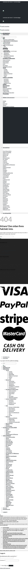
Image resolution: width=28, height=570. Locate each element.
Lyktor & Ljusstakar (11, 399)
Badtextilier (12, 419)
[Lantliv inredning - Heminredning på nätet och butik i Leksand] (4, 30)
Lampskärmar (12, 382)
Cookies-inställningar (5, 254)
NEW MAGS (9, 480)
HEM (4, 366)
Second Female (10, 487)
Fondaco (8, 458)
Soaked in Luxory (10, 490)
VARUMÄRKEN (7, 435)
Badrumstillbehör (13, 418)
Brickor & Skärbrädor (14, 407)
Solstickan (8, 491)
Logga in (11, 565)
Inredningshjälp (7, 213)
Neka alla (8, 521)
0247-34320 (5, 251)
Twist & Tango (9, 499)
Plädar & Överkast (13, 375)
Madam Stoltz (9, 472)
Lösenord (2, 560)
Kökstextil (11, 411)
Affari (7, 438)
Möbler (8, 424)
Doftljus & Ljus (12, 403)
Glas (10, 414)
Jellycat (8, 467)
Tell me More (9, 495)
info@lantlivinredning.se (10, 250)
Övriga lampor (12, 388)
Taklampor (11, 384)
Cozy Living (9, 452)
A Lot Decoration (10, 437)
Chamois (8, 449)
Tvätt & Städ (12, 420)
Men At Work (9, 478)
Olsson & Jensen (10, 483)
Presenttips (9, 426)
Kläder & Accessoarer (9, 97)
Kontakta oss (6, 15)
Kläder (7, 429)
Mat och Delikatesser (14, 412)
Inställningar (3, 521)
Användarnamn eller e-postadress (8, 556)
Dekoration (11, 393)
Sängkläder (11, 374)
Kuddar (10, 371)
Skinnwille (8, 488)
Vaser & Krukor (12, 390)
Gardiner (11, 373)
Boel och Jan (9, 441)
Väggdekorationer (13, 397)
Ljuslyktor (11, 400)
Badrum (8, 416)
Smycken (8, 431)
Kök (7, 405)
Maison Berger (10, 475)
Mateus (8, 476)
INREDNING (6, 34)
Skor (7, 430)
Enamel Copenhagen (11, 456)
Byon (7, 446)
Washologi (8, 502)
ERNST (7, 457)
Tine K (7, 498)
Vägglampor (12, 385)
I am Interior (9, 464)
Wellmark (8, 503)
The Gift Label (9, 497)
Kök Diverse (12, 408)
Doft (10, 394)
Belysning (8, 379)
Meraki (8, 479)
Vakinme (8, 501)
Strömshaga (9, 494)
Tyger (10, 378)
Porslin (10, 415)
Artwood (8, 439)
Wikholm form (9, 505)
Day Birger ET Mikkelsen (12, 453)
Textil (7, 370)
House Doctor (9, 461)
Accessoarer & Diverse (12, 434)
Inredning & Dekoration (12, 389)
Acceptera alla (14, 521)
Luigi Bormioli (9, 471)
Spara (1, 550)
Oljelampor (11, 404)
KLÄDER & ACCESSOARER (10, 427)
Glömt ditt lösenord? (5, 568)
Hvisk (7, 463)
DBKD (7, 454)
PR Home (8, 484)
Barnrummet (9, 423)
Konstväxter (12, 392)
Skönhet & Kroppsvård (14, 422)
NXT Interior (9, 482)
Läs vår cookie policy (13, 520)
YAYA (7, 506)
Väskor (8, 433)
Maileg (7, 473)
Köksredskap (12, 409)
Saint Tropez (9, 486)
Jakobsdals (9, 465)
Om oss (5, 13)
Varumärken (6, 147)
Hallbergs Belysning (11, 460)
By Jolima (8, 445)
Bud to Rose (9, 444)
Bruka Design (9, 442)
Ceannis (8, 448)
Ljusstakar (11, 401)
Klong (7, 468)
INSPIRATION (6, 33)
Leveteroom (9, 469)
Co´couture (9, 450)
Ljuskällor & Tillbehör (14, 386)
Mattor (10, 377)
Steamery (8, 493)
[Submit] (0, 238)
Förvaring (11, 396)
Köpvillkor (5, 358)
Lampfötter (11, 381)
